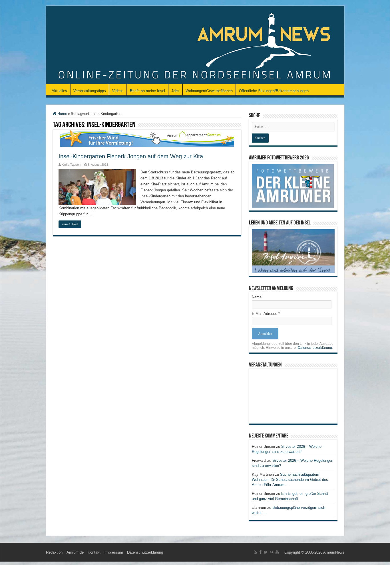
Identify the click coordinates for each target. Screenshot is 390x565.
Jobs (175, 91)
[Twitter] (265, 552)
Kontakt (94, 552)
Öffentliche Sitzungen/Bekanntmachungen (274, 91)
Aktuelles (59, 91)
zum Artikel (70, 224)
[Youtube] (277, 552)
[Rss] (255, 552)
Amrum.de (75, 552)
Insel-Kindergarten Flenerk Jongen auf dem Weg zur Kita (131, 156)
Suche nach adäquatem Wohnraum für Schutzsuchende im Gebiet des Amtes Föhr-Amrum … (290, 479)
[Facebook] (260, 552)
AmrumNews (333, 552)
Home (61, 114)
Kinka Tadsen (71, 164)
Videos (118, 91)
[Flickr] (271, 552)
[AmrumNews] (195, 45)
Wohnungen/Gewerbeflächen (209, 91)
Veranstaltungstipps (89, 91)
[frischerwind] (147, 138)
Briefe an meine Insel (147, 91)
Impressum (113, 552)
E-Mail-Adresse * (266, 313)
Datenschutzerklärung (315, 348)
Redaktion (54, 552)
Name (257, 297)
